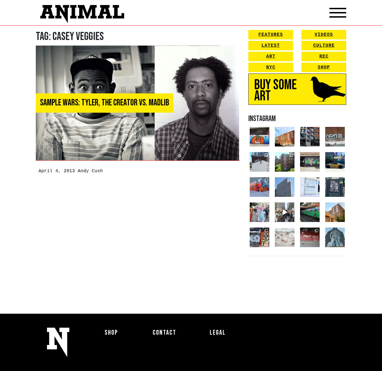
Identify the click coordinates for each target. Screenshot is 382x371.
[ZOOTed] (284, 187)
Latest (270, 45)
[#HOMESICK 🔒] (259, 162)
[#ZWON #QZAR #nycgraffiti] (335, 212)
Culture (324, 45)
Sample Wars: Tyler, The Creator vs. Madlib (104, 102)
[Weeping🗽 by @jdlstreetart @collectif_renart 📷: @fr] (335, 237)
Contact (164, 333)
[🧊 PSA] (310, 187)
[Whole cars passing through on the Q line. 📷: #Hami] (310, 212)
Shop (324, 67)
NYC (270, 67)
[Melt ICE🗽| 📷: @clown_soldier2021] (335, 187)
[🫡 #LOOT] (335, 162)
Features (270, 34)
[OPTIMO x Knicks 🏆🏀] (284, 162)
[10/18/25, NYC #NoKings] (259, 212)
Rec (324, 56)
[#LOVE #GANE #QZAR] (310, 136)
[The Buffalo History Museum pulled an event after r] (284, 237)
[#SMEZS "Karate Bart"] (310, 162)
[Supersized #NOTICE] (335, 136)
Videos (324, 34)
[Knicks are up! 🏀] (259, 187)
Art (270, 56)
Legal (218, 333)
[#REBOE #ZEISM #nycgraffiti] (310, 237)
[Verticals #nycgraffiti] (284, 136)
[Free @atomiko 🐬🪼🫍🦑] (259, 136)
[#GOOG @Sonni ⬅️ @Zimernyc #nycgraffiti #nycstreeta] (259, 237)
